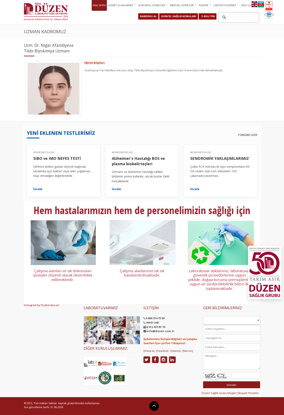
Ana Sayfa (99, 5)
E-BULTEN (208, 16)
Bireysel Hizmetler (182, 5)
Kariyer (203, 5)
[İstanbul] (162, 351)
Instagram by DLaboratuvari (41, 305)
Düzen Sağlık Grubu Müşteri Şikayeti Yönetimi (230, 393)
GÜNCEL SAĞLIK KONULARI (178, 16)
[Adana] (175, 351)
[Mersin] (188, 351)
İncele (37, 189)
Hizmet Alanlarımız (120, 5)
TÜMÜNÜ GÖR (247, 135)
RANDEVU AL (148, 16)
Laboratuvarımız (225, 5)
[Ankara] (148, 351)
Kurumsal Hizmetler (151, 5)
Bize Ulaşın (248, 5)
